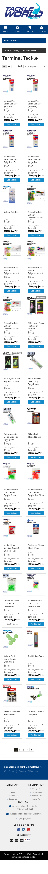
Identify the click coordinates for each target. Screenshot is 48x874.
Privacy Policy (36, 789)
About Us (12, 792)
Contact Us (13, 799)
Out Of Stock (12, 624)
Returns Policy (36, 792)
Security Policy (36, 799)
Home (12, 789)
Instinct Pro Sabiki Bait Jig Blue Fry (10, 104)
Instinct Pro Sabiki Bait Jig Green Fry (34, 104)
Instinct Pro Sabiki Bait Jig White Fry (34, 159)
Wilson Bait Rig (11, 212)
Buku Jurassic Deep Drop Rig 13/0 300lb (11, 437)
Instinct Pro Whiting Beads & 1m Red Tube (11, 548)
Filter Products (11, 40)
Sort (19, 66)
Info (18, 120)
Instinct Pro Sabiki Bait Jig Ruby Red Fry (10, 159)
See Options (12, 124)
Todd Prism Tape (36, 656)
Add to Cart (36, 457)
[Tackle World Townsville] (24, 11)
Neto (34, 857)
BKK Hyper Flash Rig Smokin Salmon (36, 326)
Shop (13, 796)
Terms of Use (37, 796)
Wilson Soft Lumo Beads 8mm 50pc (10, 659)
